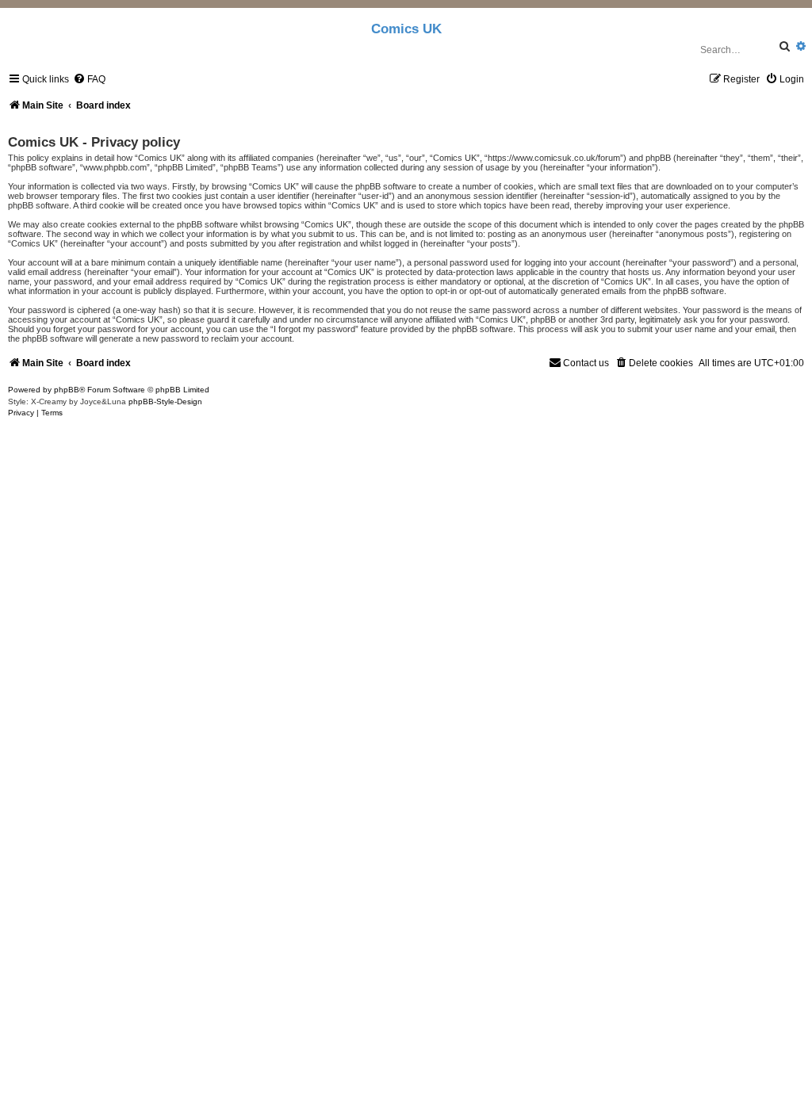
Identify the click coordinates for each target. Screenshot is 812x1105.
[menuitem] (89, 79)
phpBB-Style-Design (165, 401)
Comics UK (406, 28)
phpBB (66, 389)
